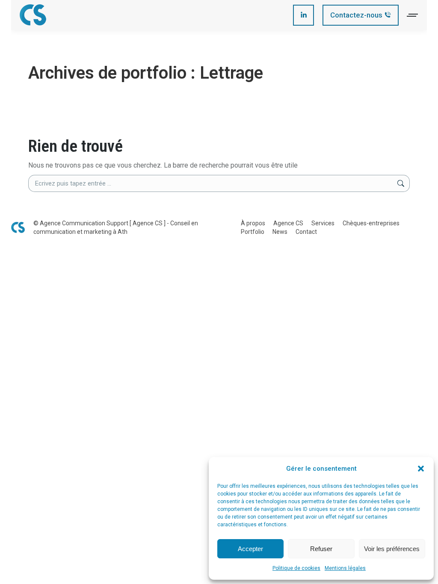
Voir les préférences (392, 548)
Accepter (250, 548)
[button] (421, 468)
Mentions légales (345, 568)
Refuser (321, 548)
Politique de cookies (296, 568)
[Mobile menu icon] (412, 15)
